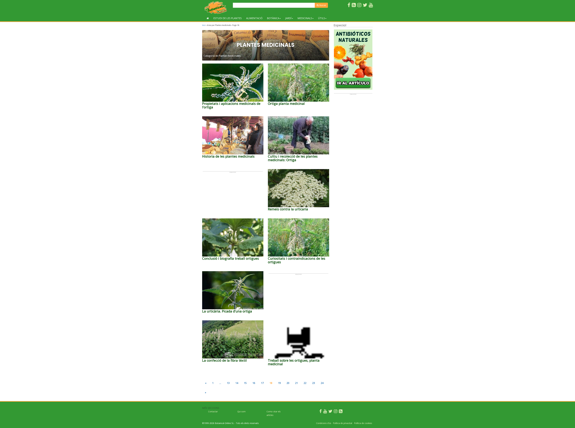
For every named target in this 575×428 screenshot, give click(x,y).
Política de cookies (363, 423)
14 (236, 383)
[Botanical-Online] (216, 7)
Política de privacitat (342, 423)
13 (228, 383)
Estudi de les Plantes (227, 18)
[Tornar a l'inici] (207, 18)
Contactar (213, 411)
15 (245, 383)
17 (262, 383)
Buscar (322, 5)
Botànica (273, 18)
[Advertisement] (233, 194)
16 (253, 383)
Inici (203, 25)
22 (305, 383)
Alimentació (254, 18)
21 (296, 383)
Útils (321, 18)
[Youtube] (325, 412)
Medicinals (305, 18)
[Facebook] (320, 412)
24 (322, 383)
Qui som (241, 411)
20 (288, 383)
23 (313, 383)
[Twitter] (330, 412)
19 (279, 383)
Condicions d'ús (323, 423)
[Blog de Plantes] (340, 412)
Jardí (288, 18)
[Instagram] (335, 412)
